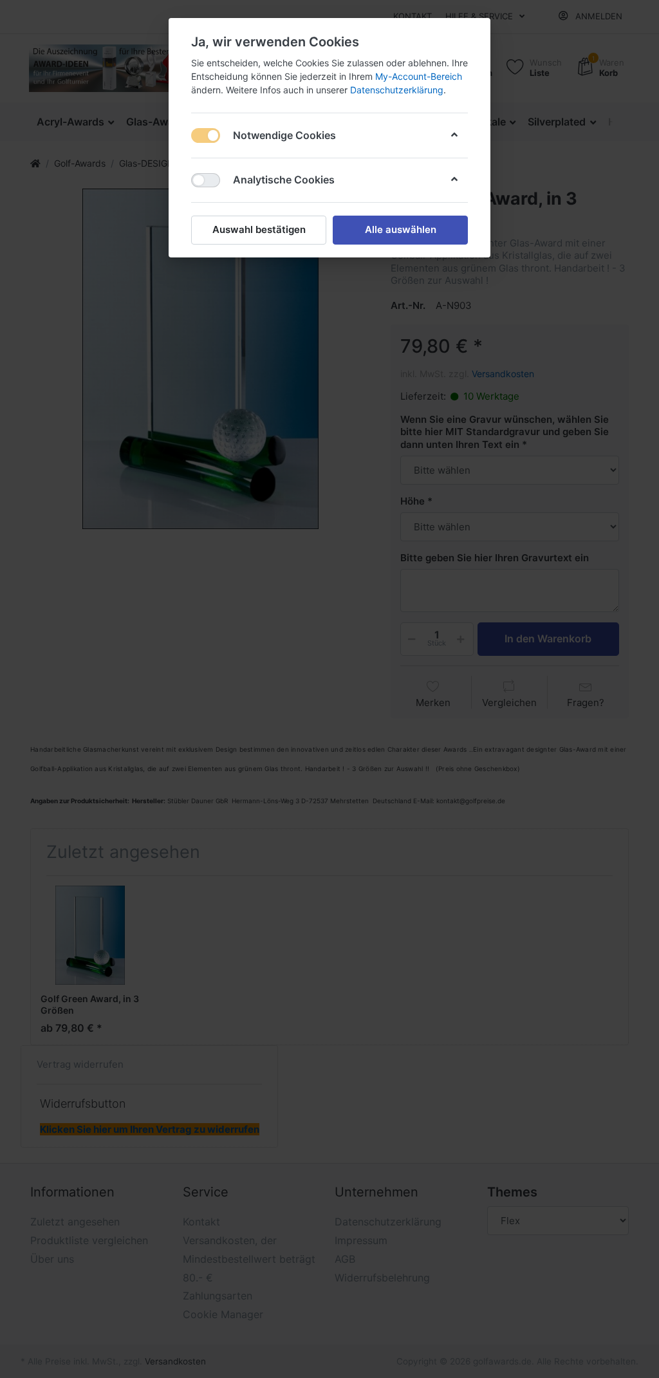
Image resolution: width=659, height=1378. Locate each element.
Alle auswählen (400, 229)
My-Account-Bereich (418, 76)
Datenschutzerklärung (396, 89)
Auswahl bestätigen (259, 229)
